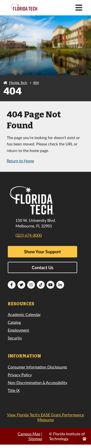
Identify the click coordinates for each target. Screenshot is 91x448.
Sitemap (35, 438)
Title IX (14, 390)
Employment (18, 330)
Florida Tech (18, 83)
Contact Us (42, 267)
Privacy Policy (20, 374)
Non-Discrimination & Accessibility (37, 382)
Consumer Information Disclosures (37, 367)
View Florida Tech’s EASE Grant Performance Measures (45, 417)
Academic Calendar (24, 314)
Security (15, 338)
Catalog (14, 322)
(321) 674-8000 (29, 235)
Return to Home (20, 160)
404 (36, 83)
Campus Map (29, 433)
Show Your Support (42, 251)
